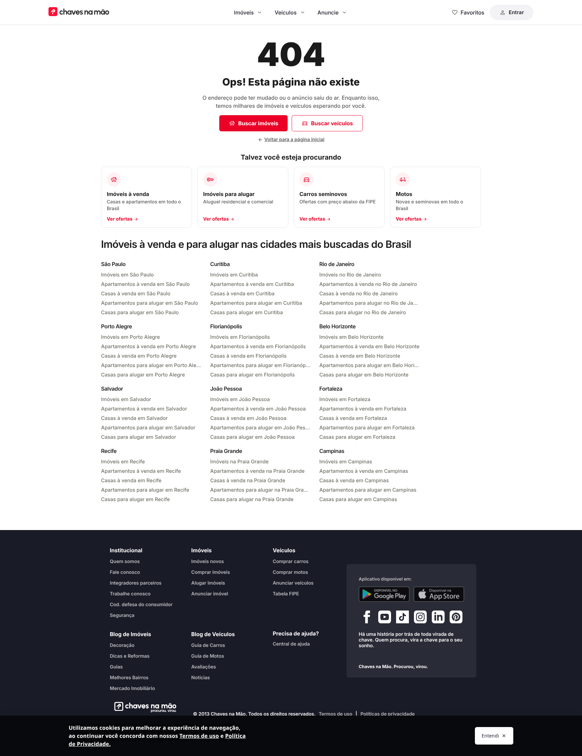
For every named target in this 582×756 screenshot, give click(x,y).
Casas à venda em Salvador (134, 418)
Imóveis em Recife (123, 461)
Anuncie (328, 12)
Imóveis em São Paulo (127, 274)
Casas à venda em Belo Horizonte (359, 356)
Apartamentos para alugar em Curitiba (256, 303)
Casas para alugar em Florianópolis (252, 374)
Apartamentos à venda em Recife (141, 471)
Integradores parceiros (136, 583)
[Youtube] (385, 619)
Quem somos (125, 561)
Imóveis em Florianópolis (240, 337)
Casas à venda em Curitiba (242, 293)
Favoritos (472, 12)
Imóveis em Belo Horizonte (351, 337)
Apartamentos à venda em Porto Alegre (148, 346)
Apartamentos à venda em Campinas (363, 471)
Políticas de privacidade (387, 714)
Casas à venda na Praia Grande (247, 480)
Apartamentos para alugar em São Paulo (149, 303)
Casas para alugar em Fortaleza (357, 437)
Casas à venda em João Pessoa (248, 418)
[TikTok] (402, 619)
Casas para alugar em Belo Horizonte (364, 374)
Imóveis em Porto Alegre (130, 337)
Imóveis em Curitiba (234, 274)
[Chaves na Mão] (78, 12)
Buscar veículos (332, 123)
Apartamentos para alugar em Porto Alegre (151, 365)
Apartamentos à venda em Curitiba (252, 284)
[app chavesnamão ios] (439, 594)
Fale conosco (125, 572)
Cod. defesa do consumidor (141, 604)
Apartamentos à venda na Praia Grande (257, 471)
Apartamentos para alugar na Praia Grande (260, 490)
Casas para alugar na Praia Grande (252, 499)
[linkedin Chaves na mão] (438, 619)
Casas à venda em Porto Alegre (138, 356)
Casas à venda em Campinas (354, 480)
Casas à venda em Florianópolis (248, 356)
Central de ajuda (291, 644)
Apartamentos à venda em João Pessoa (258, 408)
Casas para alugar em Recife (135, 499)
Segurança (122, 615)
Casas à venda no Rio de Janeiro (358, 293)
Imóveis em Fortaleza (344, 399)
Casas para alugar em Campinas (358, 499)
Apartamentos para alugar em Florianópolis (260, 365)
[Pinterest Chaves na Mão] (456, 619)
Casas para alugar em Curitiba (246, 312)
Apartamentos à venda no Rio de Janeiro (368, 284)
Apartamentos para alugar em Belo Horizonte (369, 365)
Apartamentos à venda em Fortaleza (363, 408)
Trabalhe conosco (130, 594)
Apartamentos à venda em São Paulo (145, 284)
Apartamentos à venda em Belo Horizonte (369, 346)
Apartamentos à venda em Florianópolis (258, 346)
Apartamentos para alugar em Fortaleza (367, 427)
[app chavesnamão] (384, 594)
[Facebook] (367, 619)
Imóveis (244, 12)
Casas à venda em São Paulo (135, 293)
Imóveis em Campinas (345, 461)
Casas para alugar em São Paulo (140, 312)
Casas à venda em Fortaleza (353, 418)
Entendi (490, 735)
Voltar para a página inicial (294, 139)
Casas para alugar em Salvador (138, 437)
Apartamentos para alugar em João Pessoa (260, 427)
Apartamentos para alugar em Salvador (148, 427)
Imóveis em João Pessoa (240, 399)
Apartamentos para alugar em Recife (145, 490)
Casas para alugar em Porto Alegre (143, 374)
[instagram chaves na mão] (420, 619)
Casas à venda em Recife (131, 480)
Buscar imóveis (258, 123)
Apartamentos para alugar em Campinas (367, 490)
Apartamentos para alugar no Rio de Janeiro (369, 303)
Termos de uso (335, 714)
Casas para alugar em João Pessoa (252, 437)
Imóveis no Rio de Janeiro (350, 274)
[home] (143, 707)
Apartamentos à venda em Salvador (144, 408)
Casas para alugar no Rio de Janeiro (362, 312)
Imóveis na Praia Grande (239, 461)
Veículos (285, 12)
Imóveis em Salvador (126, 399)
